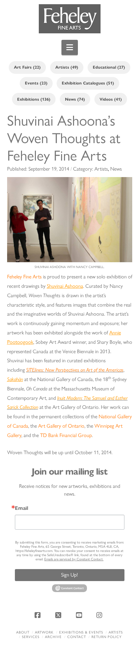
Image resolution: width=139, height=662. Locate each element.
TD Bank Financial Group (66, 435)
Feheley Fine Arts (24, 277)
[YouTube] (80, 615)
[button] (69, 47)
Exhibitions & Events (81, 632)
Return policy (106, 637)
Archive (53, 637)
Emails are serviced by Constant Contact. (73, 559)
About (22, 632)
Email (21, 508)
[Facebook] (39, 615)
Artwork (44, 632)
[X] (59, 615)
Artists (116, 632)
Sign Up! (69, 575)
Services (30, 637)
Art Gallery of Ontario (61, 426)
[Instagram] (100, 615)
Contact (76, 637)
